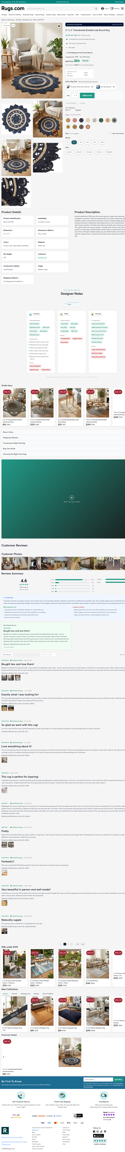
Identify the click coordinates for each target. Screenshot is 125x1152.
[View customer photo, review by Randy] (34, 563)
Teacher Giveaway (37, 1149)
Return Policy (66, 1139)
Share (83, 103)
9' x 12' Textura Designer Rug (95, 1028)
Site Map (34, 1137)
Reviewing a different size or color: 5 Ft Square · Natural (17, 703)
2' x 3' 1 (69, 152)
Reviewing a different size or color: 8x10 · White (15, 785)
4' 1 (81, 142)
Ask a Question (71, 103)
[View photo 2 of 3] (11, 678)
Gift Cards (35, 1130)
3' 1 (74, 142)
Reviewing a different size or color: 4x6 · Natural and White (18, 926)
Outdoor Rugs (51, 15)
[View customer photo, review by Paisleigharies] (87, 563)
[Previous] (3, 407)
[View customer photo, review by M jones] (74, 563)
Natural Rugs (39, 15)
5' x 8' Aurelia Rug (92, 981)
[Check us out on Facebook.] (94, 1131)
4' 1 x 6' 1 (89, 152)
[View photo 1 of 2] (4, 708)
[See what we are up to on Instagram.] (98, 1131)
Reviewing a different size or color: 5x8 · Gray (14, 731)
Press (64, 1144)
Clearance (120, 15)
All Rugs (4, 15)
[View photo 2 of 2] (11, 708)
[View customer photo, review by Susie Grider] (47, 563)
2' (67, 142)
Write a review (86, 35)
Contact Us (65, 1127)
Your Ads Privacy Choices (10, 1142)
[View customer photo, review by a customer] (60, 563)
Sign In (107, 9)
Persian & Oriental (15, 15)
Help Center (66, 1135)
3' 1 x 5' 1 (79, 152)
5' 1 (88, 142)
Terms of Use (6, 1137)
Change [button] (78, 110)
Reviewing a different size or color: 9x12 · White (15, 840)
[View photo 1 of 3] (4, 678)
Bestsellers (35, 1141)
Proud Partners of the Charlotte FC (42, 1127)
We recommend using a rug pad (88, 81)
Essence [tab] (14, 994)
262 (78, 944)
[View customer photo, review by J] (8, 563)
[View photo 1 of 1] (4, 760)
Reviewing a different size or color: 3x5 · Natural (15, 755)
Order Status (119, 2)
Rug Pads (70, 15)
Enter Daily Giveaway (38, 1146)
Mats (77, 15)
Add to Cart (87, 95)
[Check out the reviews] (100, 1142)
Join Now (118, 1079)
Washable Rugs (28, 15)
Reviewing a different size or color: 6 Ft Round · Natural (17, 898)
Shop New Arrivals (62, 2)
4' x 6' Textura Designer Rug (39, 1028)
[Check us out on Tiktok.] (101, 1131)
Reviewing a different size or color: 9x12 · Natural (15, 816)
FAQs (64, 1132)
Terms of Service (88, 1087)
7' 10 (102, 142)
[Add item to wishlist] (24, 391)
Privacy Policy (119, 1083)
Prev (60, 944)
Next (83, 944)
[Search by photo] (28, 8)
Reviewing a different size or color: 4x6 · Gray (16, 644)
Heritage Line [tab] (25, 994)
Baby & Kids (61, 15)
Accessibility (65, 1141)
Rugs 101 (64, 1137)
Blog (33, 1132)
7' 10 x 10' (109, 152)
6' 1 (95, 142)
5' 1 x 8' (99, 152)
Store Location (36, 1135)
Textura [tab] (5, 994)
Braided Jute (27, 20)
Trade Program (36, 1144)
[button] (59, 26)
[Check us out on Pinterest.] (105, 1131)
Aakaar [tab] (36, 994)
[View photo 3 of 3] (17, 678)
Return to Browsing (7, 20)
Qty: (68, 95)
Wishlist (117, 9)
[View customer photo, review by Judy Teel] (21, 563)
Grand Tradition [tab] (48, 994)
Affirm (34, 1139)
